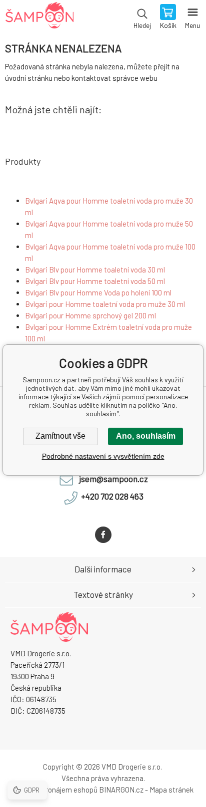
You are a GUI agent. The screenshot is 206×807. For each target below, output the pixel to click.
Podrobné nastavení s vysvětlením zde (103, 456)
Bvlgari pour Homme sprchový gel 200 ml (90, 315)
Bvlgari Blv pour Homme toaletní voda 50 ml (95, 280)
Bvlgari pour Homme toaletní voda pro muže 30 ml (105, 303)
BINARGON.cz (121, 789)
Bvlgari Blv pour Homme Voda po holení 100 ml (98, 292)
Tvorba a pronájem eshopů (55, 789)
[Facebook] (103, 535)
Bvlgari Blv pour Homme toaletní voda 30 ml (95, 269)
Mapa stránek (172, 789)
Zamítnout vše (61, 436)
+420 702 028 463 (112, 496)
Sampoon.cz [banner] (39, 17)
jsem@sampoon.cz (113, 479)
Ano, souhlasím (146, 436)
